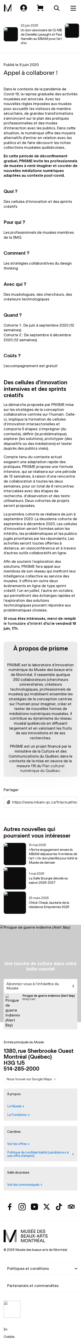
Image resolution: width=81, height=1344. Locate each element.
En (5, 1329)
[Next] (72, 34)
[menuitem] (8, 8)
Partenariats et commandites (32, 1286)
